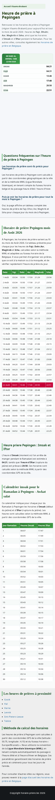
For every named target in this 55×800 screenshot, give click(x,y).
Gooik (7, 699)
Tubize (7, 721)
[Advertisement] (27, 123)
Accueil (7, 6)
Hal (6, 703)
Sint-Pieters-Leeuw (13, 716)
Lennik (7, 712)
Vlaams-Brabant (19, 6)
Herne (7, 708)
